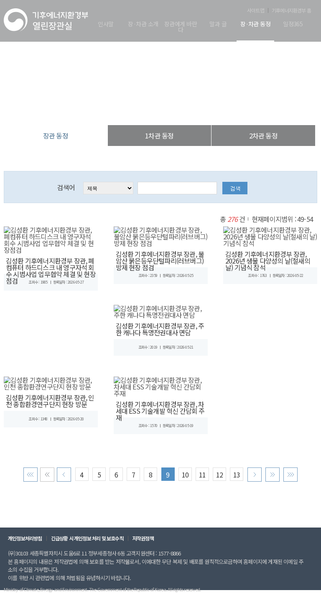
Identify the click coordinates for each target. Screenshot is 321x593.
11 (202, 475)
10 (185, 475)
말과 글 (218, 24)
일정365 (293, 24)
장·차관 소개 (143, 24)
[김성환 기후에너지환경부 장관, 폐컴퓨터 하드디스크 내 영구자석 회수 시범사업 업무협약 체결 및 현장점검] (51, 239)
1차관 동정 (159, 136)
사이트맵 (255, 10)
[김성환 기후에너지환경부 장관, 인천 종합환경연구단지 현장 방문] (51, 382)
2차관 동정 (263, 136)
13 (236, 475)
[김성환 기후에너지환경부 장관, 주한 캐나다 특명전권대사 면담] (161, 310)
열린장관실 (110, 108)
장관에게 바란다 (180, 27)
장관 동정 (204, 108)
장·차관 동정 (255, 24)
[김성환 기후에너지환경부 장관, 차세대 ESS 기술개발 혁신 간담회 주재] (161, 385)
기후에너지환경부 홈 (291, 10)
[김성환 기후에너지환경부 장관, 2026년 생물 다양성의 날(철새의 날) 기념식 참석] (270, 235)
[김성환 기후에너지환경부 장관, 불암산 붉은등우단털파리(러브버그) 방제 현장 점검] (161, 235)
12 (219, 475)
